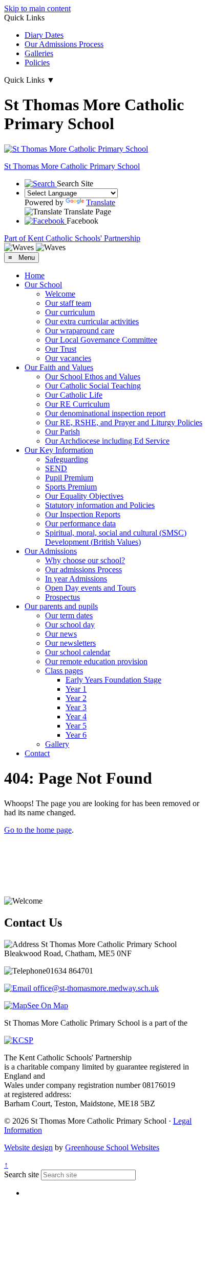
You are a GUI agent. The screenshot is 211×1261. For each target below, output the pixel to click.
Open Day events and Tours (90, 588)
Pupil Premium (69, 477)
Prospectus (62, 597)
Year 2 (76, 698)
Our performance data (80, 523)
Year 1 (76, 689)
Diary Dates (44, 35)
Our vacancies (68, 358)
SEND (56, 468)
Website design (28, 1147)
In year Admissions (76, 578)
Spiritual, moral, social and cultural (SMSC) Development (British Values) (115, 537)
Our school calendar (77, 652)
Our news (61, 633)
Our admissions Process (83, 569)
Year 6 (76, 735)
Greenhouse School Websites (112, 1147)
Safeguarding (66, 459)
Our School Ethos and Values (92, 376)
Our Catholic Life (73, 395)
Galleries (39, 53)
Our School (43, 284)
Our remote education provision (96, 661)
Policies (37, 62)
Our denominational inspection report (105, 413)
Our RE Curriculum (77, 404)
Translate (100, 202)
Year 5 (76, 725)
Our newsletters (70, 643)
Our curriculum (70, 312)
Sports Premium (71, 486)
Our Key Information (59, 450)
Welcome (60, 293)
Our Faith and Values (59, 367)
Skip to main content (37, 8)
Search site (21, 1174)
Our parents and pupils (61, 606)
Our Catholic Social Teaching (93, 385)
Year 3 (76, 707)
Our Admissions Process (64, 44)
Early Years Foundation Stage (113, 679)
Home (35, 275)
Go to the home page (38, 830)
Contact (37, 753)
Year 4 (76, 716)
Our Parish (62, 431)
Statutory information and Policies (100, 505)
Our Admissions (51, 551)
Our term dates (69, 615)
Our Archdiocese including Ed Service (107, 440)
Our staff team (68, 303)
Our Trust (60, 349)
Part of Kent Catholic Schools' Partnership (72, 238)
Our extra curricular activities (92, 321)
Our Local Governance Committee (101, 339)
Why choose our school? (85, 560)
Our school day (70, 624)
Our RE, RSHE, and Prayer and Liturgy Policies (123, 422)
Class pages (64, 670)
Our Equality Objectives (84, 496)
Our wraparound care (79, 330)
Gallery (57, 744)
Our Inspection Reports (82, 514)
